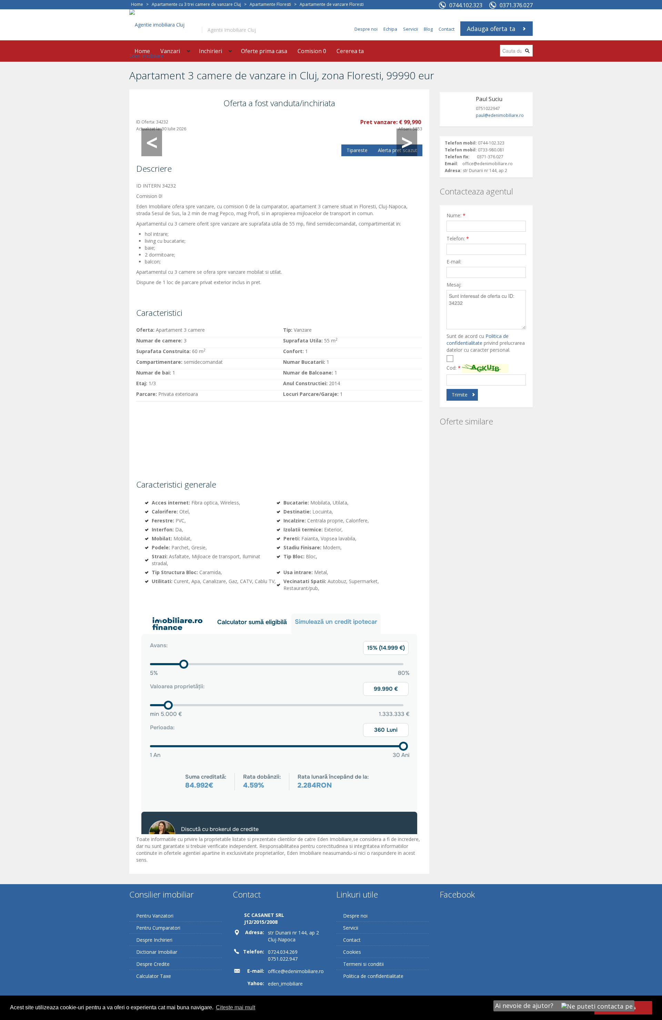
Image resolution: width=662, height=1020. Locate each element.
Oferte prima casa (264, 51)
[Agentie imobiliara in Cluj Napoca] (160, 40)
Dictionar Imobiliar (156, 952)
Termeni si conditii (363, 964)
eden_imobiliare (285, 983)
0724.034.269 (283, 952)
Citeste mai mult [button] (235, 1007)
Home (137, 4)
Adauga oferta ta (491, 28)
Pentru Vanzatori (154, 915)
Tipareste (357, 150)
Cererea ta (350, 51)
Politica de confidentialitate (478, 339)
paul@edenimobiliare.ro (500, 115)
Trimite (460, 394)
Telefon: (458, 238)
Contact (446, 29)
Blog (428, 29)
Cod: (454, 367)
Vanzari (170, 51)
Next (407, 142)
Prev (151, 142)
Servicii (410, 29)
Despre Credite (153, 964)
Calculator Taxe (153, 976)
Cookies (352, 952)
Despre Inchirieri (154, 940)
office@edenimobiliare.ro (296, 971)
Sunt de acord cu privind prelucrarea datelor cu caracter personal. (486, 343)
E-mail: (454, 261)
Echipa (390, 29)
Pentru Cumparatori (158, 927)
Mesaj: (454, 284)
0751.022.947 (283, 959)
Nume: (456, 215)
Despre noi (366, 29)
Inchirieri (210, 51)
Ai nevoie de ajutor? (525, 1005)
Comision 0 (312, 51)
